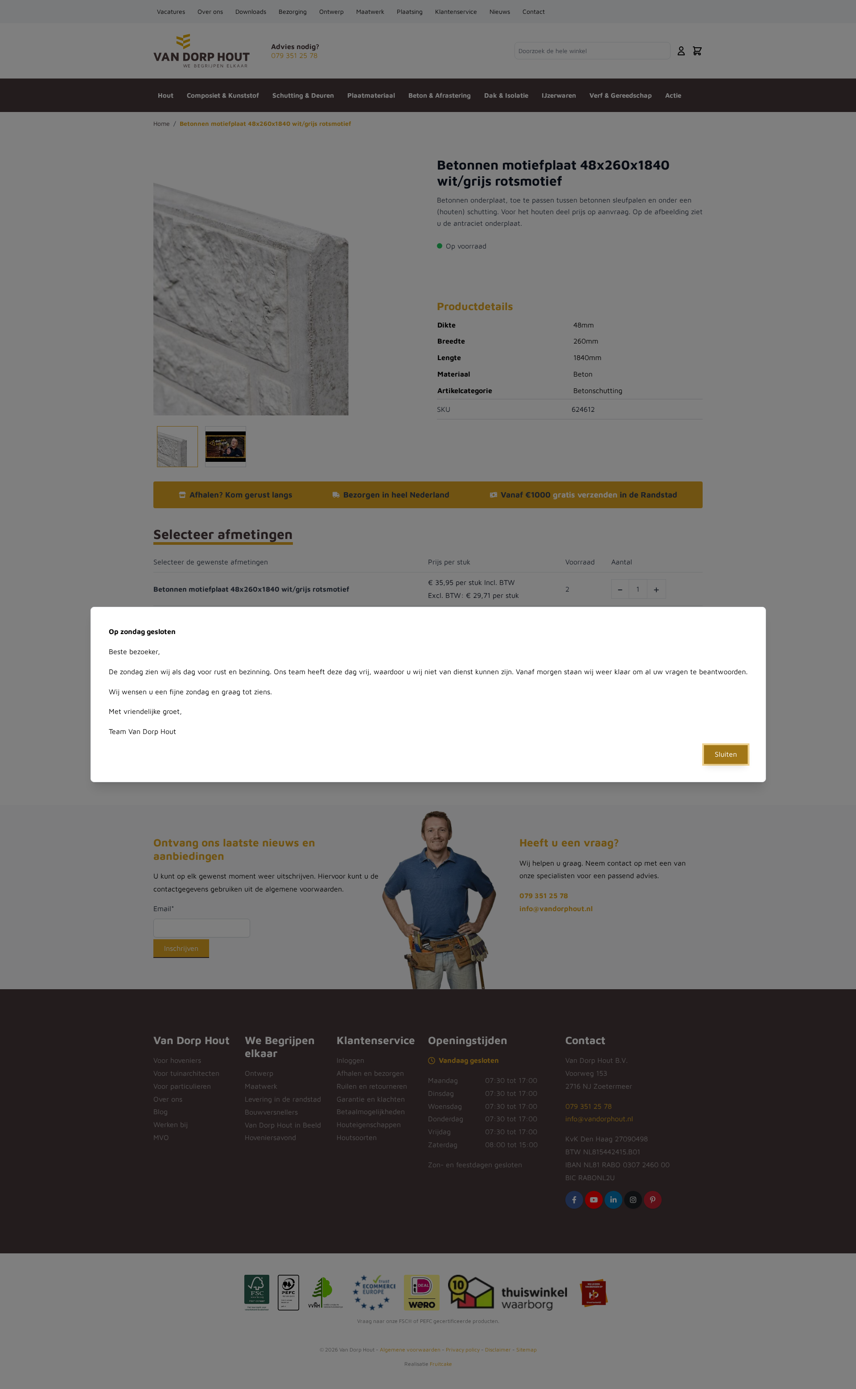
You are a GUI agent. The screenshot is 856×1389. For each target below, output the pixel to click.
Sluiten (726, 754)
